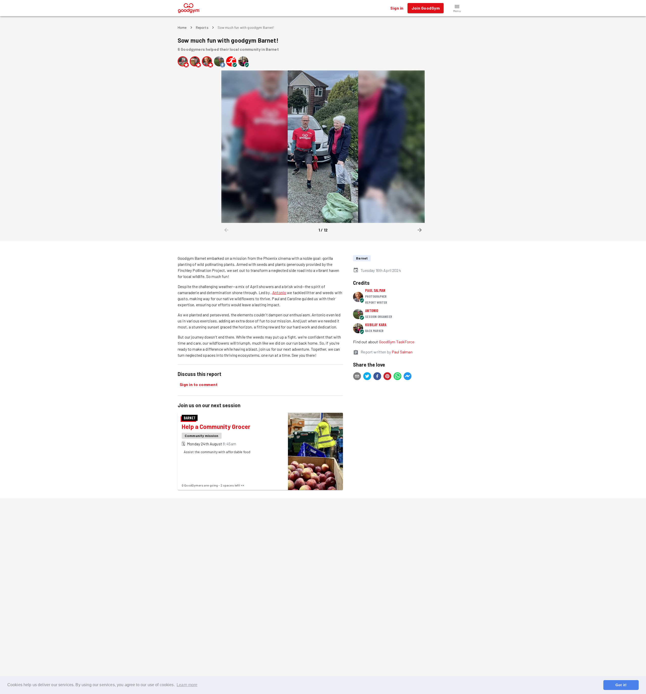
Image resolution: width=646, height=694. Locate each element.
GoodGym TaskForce (397, 341)
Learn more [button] (187, 685)
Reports (202, 27)
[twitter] (367, 377)
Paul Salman (375, 290)
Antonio (279, 292)
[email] (357, 377)
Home (182, 27)
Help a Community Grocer (216, 426)
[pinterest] (387, 377)
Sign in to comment (199, 384)
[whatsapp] (397, 377)
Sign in (396, 8)
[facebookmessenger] (407, 377)
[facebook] (377, 377)
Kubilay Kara (375, 324)
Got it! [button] (621, 685)
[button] (457, 8)
